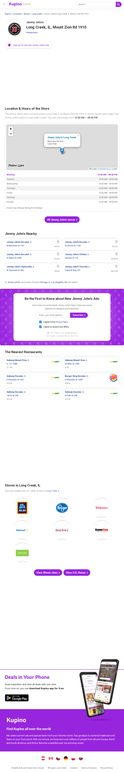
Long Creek (37, 14)
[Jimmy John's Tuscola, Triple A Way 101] (91, 268)
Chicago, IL (45, 282)
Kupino (8, 14)
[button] (28, 45)
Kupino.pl (73, 758)
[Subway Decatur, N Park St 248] (91, 396)
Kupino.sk (80, 758)
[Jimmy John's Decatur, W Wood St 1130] (91, 244)
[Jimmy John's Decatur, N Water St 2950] (33, 256)
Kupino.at (43, 758)
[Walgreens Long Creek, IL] (101, 508)
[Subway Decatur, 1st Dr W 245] (33, 396)
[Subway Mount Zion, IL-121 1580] (33, 364)
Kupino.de (65, 758)
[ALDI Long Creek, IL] (22, 508)
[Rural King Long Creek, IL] (62, 530)
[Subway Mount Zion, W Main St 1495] (91, 364)
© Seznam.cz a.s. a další (107, 169)
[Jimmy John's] (14, 29)
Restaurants (31, 32)
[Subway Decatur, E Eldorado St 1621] (33, 380)
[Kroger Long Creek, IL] (62, 508)
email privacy (71, 333)
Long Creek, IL (53, 491)
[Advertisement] (62, 76)
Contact (73, 768)
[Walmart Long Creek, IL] (22, 530)
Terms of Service (89, 768)
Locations (17, 14)
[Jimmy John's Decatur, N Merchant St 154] (33, 244)
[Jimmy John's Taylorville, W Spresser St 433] (33, 268)
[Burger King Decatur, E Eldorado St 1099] (91, 380)
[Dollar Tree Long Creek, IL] (22, 553)
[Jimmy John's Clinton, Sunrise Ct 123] (91, 256)
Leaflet (94, 169)
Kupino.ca (50, 758)
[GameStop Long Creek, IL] (101, 530)
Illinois (27, 14)
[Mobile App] (16, 698)
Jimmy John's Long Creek (61, 137)
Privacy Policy (62, 322)
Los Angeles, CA (59, 282)
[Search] (119, 4)
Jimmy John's (13, 282)
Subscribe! (78, 315)
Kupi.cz (58, 758)
